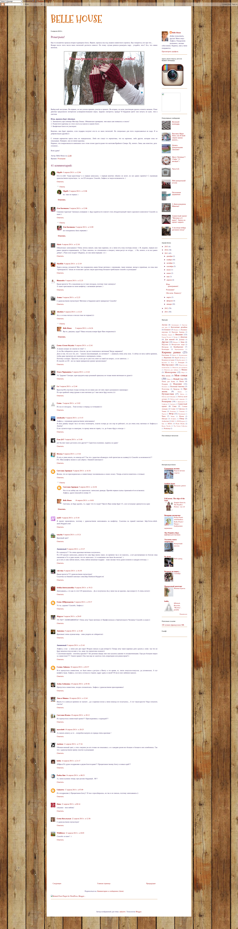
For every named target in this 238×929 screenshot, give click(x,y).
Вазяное (176, 330)
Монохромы (170, 372)
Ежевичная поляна (171, 468)
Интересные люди (178, 344)
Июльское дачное (180, 485)
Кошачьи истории (168, 360)
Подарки (165, 384)
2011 (166, 312)
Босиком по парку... (172, 571)
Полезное (164, 386)
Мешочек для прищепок (179, 367)
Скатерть (172, 404)
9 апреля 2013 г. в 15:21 (72, 534)
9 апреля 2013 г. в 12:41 (84, 345)
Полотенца (165, 389)
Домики (181, 339)
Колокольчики (183, 355)
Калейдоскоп (178, 347)
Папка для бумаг (168, 381)
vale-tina (60, 570)
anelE (59, 517)
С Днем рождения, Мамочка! (179, 205)
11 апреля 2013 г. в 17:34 (73, 744)
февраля (170, 300)
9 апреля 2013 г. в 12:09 (84, 227)
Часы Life (175, 169)
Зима (182, 342)
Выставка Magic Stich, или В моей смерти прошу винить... (178, 136)
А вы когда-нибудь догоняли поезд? (179, 228)
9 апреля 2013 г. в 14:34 (81, 470)
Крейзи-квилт (181, 360)
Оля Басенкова (63, 208)
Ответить (60, 181)
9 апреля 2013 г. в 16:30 (73, 570)
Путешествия (168, 393)
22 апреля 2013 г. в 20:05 (75, 833)
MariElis (60, 263)
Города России (166, 337)
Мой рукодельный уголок (179, 181)
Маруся (60, 616)
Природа (176, 389)
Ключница (165, 355)
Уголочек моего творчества (170, 540)
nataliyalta (61, 417)
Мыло (169, 379)
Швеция (164, 419)
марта (169, 297)
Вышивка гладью (167, 335)
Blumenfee (61, 280)
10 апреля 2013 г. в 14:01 (84, 500)
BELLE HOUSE (76, 19)
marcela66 (60, 729)
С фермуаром (180, 401)
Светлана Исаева (63, 715)
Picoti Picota (180, 424)
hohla (59, 760)
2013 (166, 253)
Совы (174, 406)
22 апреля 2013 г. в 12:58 (81, 818)
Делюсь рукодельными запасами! (177, 147)
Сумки (173, 409)
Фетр (171, 413)
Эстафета (173, 419)
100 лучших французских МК (173, 625)
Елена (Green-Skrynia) (65, 345)
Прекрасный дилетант (173, 586)
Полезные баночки (177, 386)
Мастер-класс (168, 364)
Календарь (165, 349)
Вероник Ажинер (178, 332)
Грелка (176, 337)
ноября (169, 259)
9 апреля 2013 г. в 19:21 (83, 587)
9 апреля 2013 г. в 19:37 (83, 602)
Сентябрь (177, 573)
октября (170, 263)
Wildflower (61, 833)
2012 (166, 308)
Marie (59, 244)
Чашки (173, 416)
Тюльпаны (173, 411)
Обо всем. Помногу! (173, 293)
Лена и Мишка (63, 698)
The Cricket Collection (180, 426)
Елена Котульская (64, 818)
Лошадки (181, 362)
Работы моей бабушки (168, 397)
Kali (163, 424)
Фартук (164, 414)
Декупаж (183, 337)
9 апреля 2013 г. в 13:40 (73, 439)
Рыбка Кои (61, 775)
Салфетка (164, 404)
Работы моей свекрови (177, 399)
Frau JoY (60, 439)
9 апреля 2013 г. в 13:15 (74, 417)
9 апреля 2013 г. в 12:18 (71, 244)
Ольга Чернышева (64, 372)
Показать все (183, 614)
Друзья (165, 341)
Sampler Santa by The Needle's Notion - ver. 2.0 (180, 504)
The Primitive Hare (171, 532)
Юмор (181, 418)
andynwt (122, 911)
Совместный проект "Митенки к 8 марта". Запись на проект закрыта (179, 219)
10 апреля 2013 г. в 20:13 (80, 715)
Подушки (177, 383)
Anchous (60, 744)
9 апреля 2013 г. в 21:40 (74, 631)
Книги (174, 355)
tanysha (60, 534)
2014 (166, 250)
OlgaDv (59, 172)
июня (169, 273)
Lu (58, 386)
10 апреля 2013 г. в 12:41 (78, 698)
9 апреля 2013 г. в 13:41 (72, 454)
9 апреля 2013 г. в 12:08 (78, 191)
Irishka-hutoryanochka (65, 587)
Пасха (181, 381)
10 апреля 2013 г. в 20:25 (74, 729)
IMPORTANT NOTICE (172, 535)
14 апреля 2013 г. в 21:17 (71, 761)
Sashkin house (169, 483)
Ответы (62, 186)
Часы (163, 416)
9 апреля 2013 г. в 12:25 (74, 280)
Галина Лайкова (63, 667)
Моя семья (180, 375)
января (169, 304)
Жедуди (175, 342)
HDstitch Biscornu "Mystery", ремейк (177, 606)
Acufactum (165, 421)
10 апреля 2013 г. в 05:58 (80, 684)
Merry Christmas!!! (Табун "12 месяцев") (179, 159)
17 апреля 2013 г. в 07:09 (74, 789)
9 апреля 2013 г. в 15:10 (70, 517)
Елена (59, 403)
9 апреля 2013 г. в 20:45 (72, 616)
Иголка (60, 453)
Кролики (164, 362)
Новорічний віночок (178, 544)
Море (183, 372)
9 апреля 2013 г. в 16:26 (84, 328)
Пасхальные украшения (176, 193)
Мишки (184, 369)
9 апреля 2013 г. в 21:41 (76, 645)
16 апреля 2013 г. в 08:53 (75, 775)
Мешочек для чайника (171, 370)
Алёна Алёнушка (63, 683)
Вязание (179, 334)
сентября (170, 266)
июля (169, 269)
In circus (167, 556)
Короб (177, 358)
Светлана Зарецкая (64, 470)
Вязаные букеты (179, 588)
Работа (182, 394)
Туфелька (181, 409)
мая (168, 276)
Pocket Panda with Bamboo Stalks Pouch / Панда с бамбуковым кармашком (173, 522)
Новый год (178, 378)
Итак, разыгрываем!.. (172, 285)
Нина (59, 804)
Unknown (60, 789)
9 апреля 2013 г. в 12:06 (72, 172)
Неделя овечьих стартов (179, 471)
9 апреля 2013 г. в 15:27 (76, 549)
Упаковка (182, 411)
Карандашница (179, 349)
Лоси (172, 362)
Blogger (138, 911)
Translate (41, 1)
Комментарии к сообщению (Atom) (110, 891)
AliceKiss (60, 311)
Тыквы (164, 411)
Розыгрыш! (170, 289)
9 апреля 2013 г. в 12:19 (73, 263)
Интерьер (165, 347)
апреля (169, 280)
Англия (164, 325)
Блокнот (167, 329)
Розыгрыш (61, 158)
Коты (183, 358)
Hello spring (178, 558)
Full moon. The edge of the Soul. (174, 499)
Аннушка (60, 631)
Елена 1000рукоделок (65, 602)
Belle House (67, 328)
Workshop (167, 428)
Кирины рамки (171, 352)
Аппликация (175, 325)
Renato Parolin (166, 426)
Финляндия (181, 414)
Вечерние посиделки (172, 515)
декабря (170, 256)
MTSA (170, 424)
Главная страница (103, 883)
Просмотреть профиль (170, 51)
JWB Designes (181, 421)
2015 (166, 246)
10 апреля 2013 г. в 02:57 (80, 667)
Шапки (181, 416)
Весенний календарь (175, 123)
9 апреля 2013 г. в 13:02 (71, 403)
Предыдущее (151, 883)
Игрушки (165, 344)
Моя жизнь (166, 375)
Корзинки (167, 357)
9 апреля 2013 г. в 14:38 (88, 487)
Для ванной (169, 339)
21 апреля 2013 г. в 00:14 (71, 804)
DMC (172, 421)
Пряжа (180, 392)
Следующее (57, 883)
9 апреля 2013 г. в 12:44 (68, 386)
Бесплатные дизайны (179, 327)
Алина (59, 297)
